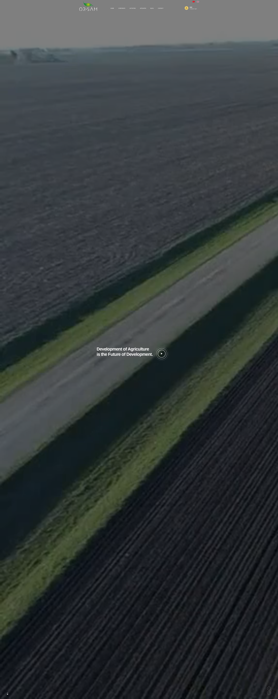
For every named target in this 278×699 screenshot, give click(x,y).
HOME (112, 8)
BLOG (152, 8)
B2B (191, 7)
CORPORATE (121, 8)
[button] (7, 692)
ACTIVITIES (133, 8)
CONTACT (160, 8)
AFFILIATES (143, 8)
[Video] (161, 353)
